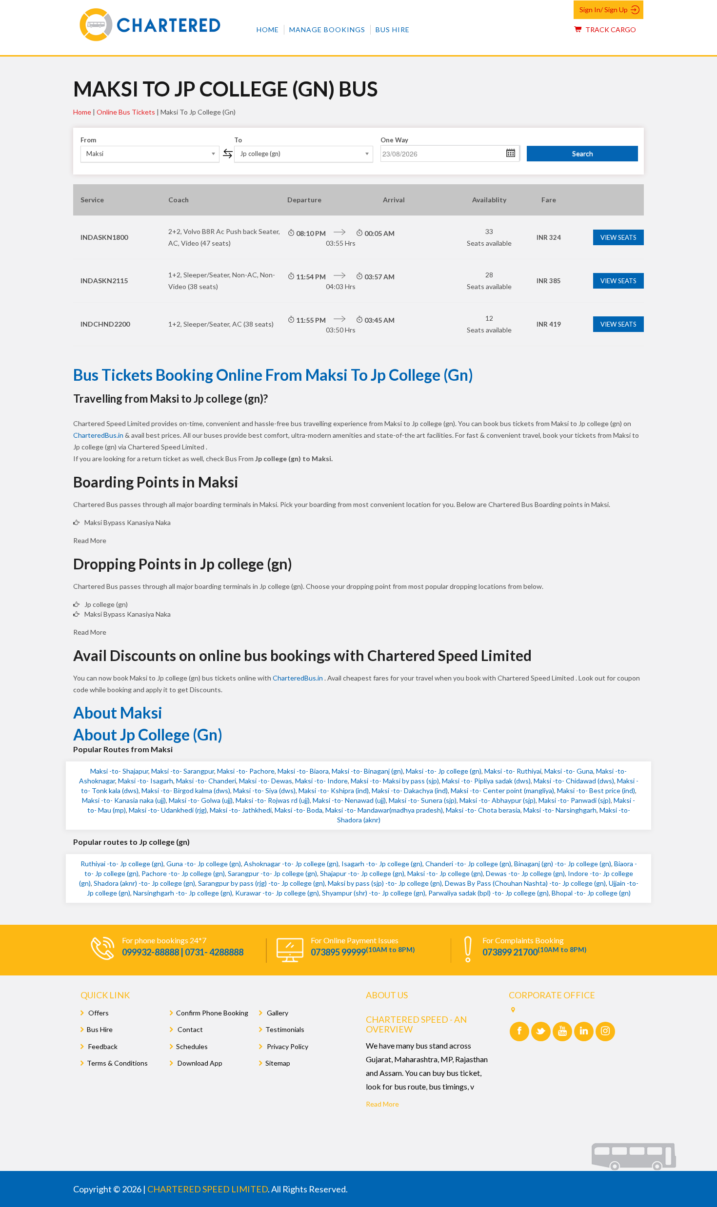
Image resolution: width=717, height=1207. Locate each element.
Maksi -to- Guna (568, 771)
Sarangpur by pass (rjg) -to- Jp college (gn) (261, 883)
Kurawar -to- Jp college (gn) (277, 893)
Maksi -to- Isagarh (145, 781)
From (88, 140)
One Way (394, 140)
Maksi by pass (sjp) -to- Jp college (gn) (385, 883)
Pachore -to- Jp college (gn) (183, 873)
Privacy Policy (286, 1046)
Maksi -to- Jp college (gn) (443, 771)
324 (549, 237)
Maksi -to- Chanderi (206, 781)
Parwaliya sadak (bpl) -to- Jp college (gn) (488, 893)
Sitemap (277, 1063)
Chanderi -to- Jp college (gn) (468, 863)
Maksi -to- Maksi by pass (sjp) (395, 781)
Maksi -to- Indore (321, 781)
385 (549, 281)
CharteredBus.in (99, 435)
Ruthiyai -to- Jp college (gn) (121, 863)
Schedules (192, 1046)
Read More (382, 1104)
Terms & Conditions (117, 1063)
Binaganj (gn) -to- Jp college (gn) (562, 863)
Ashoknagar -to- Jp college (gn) (291, 863)
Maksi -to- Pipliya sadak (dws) (486, 781)
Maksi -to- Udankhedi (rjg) (168, 810)
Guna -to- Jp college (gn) (203, 863)
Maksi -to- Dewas (265, 781)
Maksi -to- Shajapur (119, 771)
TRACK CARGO (610, 29)
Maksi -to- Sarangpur (182, 771)
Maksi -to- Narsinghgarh (560, 810)
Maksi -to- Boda (298, 810)
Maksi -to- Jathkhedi (241, 810)
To (238, 140)
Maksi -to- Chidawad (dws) (574, 781)
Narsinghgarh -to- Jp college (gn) (182, 893)
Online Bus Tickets (126, 112)
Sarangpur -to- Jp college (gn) (272, 873)
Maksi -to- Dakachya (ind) (410, 790)
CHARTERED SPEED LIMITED (207, 1189)
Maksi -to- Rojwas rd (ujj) (273, 800)
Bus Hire (393, 29)
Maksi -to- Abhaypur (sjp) (497, 800)
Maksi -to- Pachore (246, 771)
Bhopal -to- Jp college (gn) (591, 893)
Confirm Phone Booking (212, 1013)
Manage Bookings (327, 29)
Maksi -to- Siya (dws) (264, 790)
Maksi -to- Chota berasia (483, 810)
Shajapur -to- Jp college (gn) (362, 873)
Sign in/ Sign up (603, 9)
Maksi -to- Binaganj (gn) (367, 771)
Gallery (276, 1013)
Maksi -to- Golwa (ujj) (201, 800)
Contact (189, 1029)
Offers (98, 1013)
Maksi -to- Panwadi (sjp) (574, 800)
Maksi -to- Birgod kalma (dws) (185, 790)
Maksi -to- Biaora (303, 771)
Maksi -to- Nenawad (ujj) (349, 800)
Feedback (102, 1046)
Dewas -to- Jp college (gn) (525, 873)
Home (268, 29)
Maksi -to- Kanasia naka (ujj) (124, 800)
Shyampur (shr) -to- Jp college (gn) (373, 893)
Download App (199, 1063)
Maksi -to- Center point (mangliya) (502, 790)
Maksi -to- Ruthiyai (512, 771)
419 (549, 324)
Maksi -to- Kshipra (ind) (334, 790)
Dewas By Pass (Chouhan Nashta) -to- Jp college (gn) (525, 883)
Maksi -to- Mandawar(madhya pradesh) (384, 810)
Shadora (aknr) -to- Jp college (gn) (144, 883)
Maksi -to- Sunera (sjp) (423, 800)
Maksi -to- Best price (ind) (596, 790)
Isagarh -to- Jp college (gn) (381, 863)
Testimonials (284, 1029)
